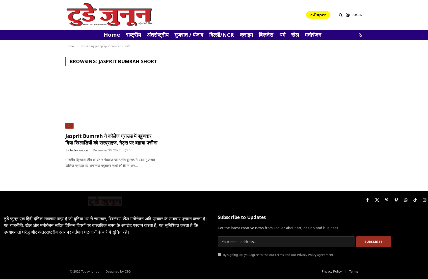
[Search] (341, 15)
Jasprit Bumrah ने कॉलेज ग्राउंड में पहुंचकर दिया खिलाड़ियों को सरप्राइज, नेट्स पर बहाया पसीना (111, 139)
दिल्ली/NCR (221, 34)
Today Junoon (79, 150)
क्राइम (246, 34)
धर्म (282, 34)
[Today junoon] (109, 15)
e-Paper (318, 15)
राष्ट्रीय (133, 34)
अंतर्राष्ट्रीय (158, 34)
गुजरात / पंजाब (189, 34)
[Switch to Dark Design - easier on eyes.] (360, 35)
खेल (295, 34)
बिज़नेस (266, 34)
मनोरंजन (313, 34)
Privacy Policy (306, 255)
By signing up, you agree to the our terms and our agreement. (278, 255)
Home (112, 34)
